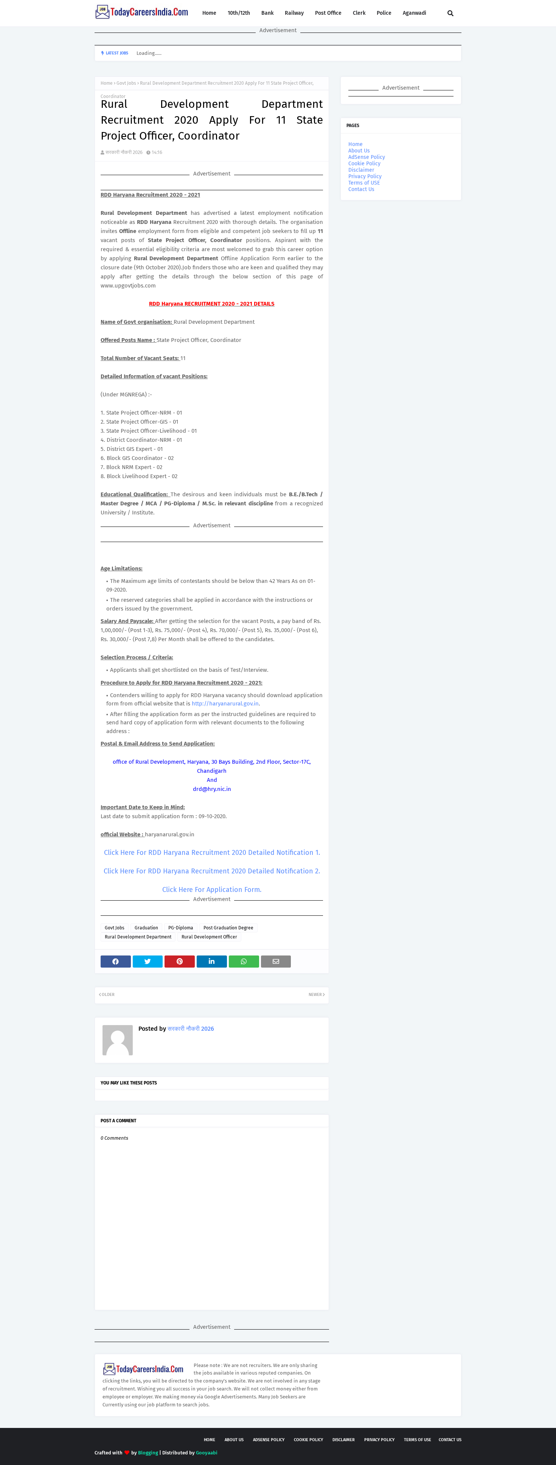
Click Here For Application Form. (211, 890)
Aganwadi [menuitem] (414, 13)
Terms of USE (364, 183)
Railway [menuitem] (294, 13)
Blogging (148, 1453)
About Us (359, 151)
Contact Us (361, 189)
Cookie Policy (364, 163)
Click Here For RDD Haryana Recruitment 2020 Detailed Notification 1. (212, 852)
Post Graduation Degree (228, 928)
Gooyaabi (206, 1453)
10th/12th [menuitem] (239, 13)
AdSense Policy (366, 157)
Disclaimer (361, 170)
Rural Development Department (138, 937)
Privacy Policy (365, 176)
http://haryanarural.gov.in (225, 703)
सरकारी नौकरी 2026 (124, 152)
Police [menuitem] (384, 13)
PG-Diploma (180, 928)
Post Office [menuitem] (328, 13)
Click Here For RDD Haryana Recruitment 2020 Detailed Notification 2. (212, 871)
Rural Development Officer (209, 937)
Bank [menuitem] (267, 13)
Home (107, 83)
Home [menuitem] (209, 13)
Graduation (146, 928)
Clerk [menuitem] (359, 13)
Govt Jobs (126, 83)
